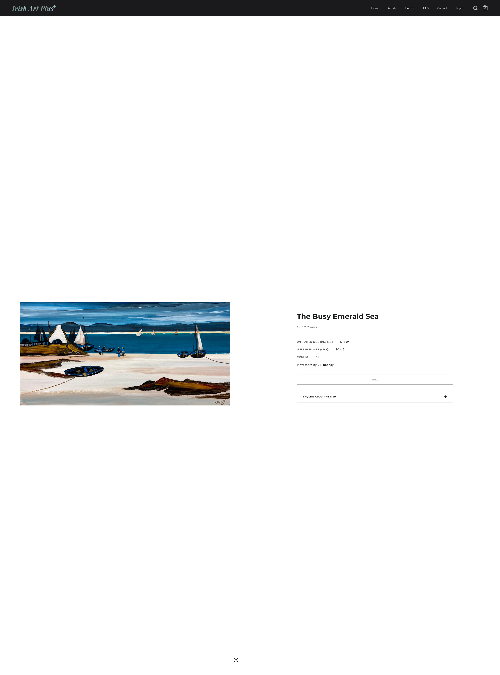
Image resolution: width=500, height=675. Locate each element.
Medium (302, 357)
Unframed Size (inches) (314, 341)
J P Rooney (309, 327)
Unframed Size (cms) (312, 349)
